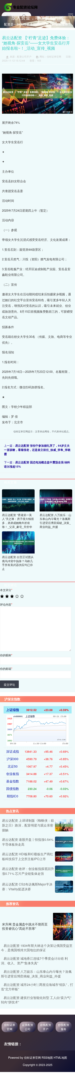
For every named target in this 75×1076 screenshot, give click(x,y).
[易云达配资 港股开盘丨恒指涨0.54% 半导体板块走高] (64, 842)
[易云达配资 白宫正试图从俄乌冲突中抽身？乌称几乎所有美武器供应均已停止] (18, 542)
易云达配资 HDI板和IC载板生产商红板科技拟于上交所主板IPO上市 (27, 856)
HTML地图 (60, 1057)
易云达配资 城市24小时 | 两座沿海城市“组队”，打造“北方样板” (37, 986)
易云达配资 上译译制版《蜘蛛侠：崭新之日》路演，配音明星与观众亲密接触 (28, 825)
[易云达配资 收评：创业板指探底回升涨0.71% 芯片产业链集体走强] (64, 871)
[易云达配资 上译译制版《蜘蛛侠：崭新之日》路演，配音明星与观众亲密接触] (64, 825)
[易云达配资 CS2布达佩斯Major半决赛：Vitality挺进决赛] (64, 887)
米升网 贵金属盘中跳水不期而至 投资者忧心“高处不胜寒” (25, 926)
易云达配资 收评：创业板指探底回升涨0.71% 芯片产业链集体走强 (28, 871)
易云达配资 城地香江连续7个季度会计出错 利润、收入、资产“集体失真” (34, 960)
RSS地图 (47, 1057)
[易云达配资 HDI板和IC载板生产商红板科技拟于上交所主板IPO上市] (64, 856)
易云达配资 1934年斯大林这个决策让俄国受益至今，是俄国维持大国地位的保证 (36, 947)
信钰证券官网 (9, 1027)
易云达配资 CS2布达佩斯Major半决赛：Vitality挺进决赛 (27, 886)
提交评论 (9, 684)
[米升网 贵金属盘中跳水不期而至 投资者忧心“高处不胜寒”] (63, 926)
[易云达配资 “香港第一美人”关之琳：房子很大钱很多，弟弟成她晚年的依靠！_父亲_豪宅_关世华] (18, 500)
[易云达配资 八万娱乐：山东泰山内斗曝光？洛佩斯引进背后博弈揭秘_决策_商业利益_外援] (56, 500)
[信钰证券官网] (21, 7)
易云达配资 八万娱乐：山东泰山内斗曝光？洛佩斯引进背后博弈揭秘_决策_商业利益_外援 (36, 973)
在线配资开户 (45, 1027)
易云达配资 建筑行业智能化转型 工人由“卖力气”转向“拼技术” (36, 999)
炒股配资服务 (63, 1027)
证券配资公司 (27, 1027)
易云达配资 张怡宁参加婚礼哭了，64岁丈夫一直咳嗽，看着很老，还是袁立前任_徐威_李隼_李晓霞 (37, 449)
